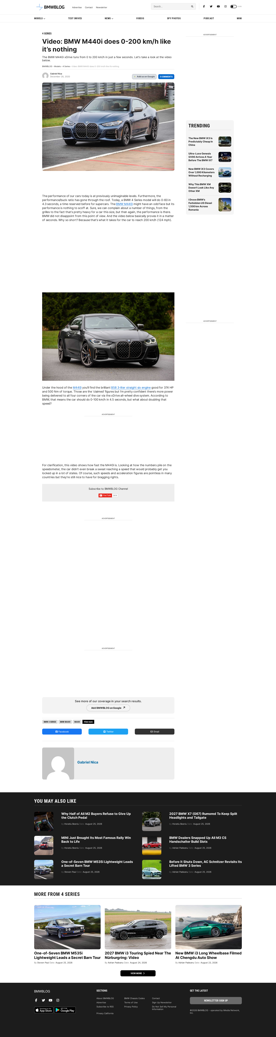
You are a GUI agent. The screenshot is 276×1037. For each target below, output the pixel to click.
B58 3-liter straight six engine (131, 387)
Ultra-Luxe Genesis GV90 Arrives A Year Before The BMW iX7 (200, 157)
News (108, 18)
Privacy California (104, 1013)
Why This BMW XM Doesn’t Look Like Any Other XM (201, 188)
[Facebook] (204, 6)
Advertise (77, 7)
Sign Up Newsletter (162, 1002)
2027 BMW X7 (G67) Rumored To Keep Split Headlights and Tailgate (203, 816)
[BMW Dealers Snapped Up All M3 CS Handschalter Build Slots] (151, 837)
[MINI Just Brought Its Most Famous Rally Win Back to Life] (43, 837)
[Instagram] (225, 6)
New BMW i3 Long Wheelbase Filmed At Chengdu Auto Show (208, 955)
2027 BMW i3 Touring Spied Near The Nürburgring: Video (138, 955)
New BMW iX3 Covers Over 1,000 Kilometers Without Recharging (201, 172)
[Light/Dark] (233, 6)
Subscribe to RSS (105, 1006)
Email (156, 731)
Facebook (63, 731)
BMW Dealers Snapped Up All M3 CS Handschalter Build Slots (197, 840)
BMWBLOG (47, 66)
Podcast (209, 18)
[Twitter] (211, 6)
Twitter (110, 731)
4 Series (47, 33)
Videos (140, 18)
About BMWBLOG (105, 998)
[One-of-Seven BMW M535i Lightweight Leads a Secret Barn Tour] (43, 861)
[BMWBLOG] (60, 991)
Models (38, 18)
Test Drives (75, 18)
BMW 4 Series (50, 722)
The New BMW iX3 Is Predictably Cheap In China (200, 141)
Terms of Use (131, 1002)
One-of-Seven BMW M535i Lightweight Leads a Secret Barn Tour (67, 955)
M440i (77, 387)
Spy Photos (174, 18)
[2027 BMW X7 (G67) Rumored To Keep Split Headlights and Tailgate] (151, 813)
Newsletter (101, 7)
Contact (89, 7)
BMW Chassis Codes (134, 998)
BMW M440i (124, 204)
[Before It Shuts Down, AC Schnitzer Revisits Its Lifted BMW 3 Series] (151, 861)
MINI (239, 18)
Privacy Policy (131, 1006)
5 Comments (166, 76)
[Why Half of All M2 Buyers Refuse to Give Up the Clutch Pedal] (43, 813)
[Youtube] (218, 6)
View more (136, 973)
